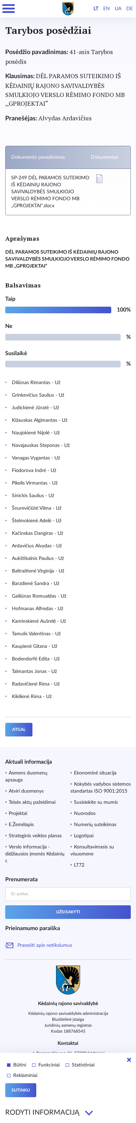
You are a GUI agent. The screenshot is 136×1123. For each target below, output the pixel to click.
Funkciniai (49, 1065)
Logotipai (83, 835)
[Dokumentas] (99, 178)
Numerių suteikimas (95, 824)
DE (129, 8)
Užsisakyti (68, 912)
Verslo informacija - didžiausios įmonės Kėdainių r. (35, 854)
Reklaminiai (25, 1075)
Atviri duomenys (26, 791)
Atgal (18, 729)
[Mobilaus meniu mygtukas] (8, 8)
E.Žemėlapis (21, 824)
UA (118, 8)
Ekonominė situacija (95, 773)
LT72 (79, 865)
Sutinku (21, 1090)
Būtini (19, 1065)
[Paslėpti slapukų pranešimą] (129, 1060)
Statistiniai (83, 1065)
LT (95, 8)
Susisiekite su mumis (96, 802)
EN (106, 8)
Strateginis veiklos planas (35, 835)
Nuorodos (85, 813)
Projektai (18, 813)
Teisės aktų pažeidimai (32, 802)
